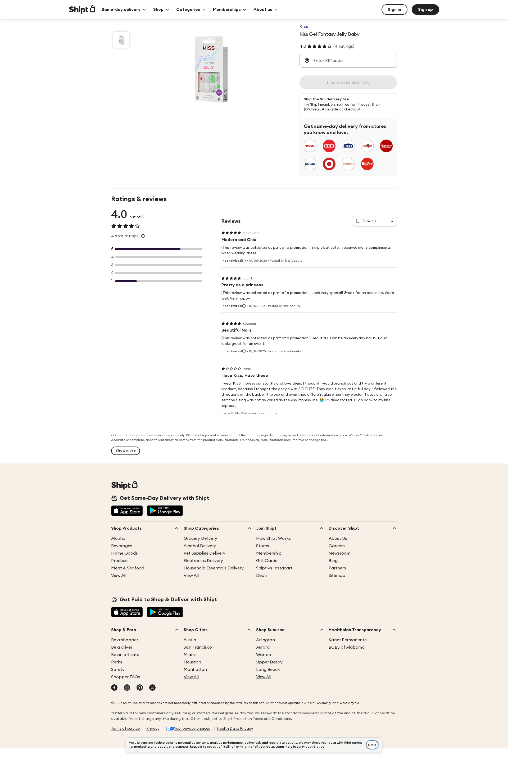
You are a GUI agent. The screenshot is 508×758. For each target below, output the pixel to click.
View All (118, 575)
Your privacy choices (192, 728)
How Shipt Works (273, 538)
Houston (192, 662)
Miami (190, 655)
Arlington (265, 640)
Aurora (263, 647)
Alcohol (118, 538)
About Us (338, 538)
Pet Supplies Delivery (204, 553)
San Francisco (198, 647)
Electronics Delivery (203, 561)
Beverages (121, 546)
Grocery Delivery (200, 538)
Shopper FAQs (125, 677)
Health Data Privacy (235, 728)
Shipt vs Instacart (274, 568)
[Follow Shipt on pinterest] (140, 688)
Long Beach (268, 669)
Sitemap (337, 575)
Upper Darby (269, 662)
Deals (261, 575)
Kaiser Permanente (348, 640)
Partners (337, 568)
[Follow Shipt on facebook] (114, 688)
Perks (116, 662)
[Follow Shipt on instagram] (127, 688)
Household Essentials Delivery (214, 568)
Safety (118, 669)
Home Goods (124, 553)
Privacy (153, 728)
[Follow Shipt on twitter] (152, 688)
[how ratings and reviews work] (143, 236)
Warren (263, 655)
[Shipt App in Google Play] (165, 511)
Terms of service (125, 728)
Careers (337, 546)
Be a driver (121, 647)
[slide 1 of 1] (121, 40)
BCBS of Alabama (347, 647)
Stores (262, 546)
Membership (269, 553)
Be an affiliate (125, 655)
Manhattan (195, 669)
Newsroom (339, 553)
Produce (119, 561)
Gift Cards (266, 561)
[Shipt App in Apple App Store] (127, 511)
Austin (190, 640)
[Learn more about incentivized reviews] (244, 260)
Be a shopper (124, 640)
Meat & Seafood (127, 568)
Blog (333, 561)
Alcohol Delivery (200, 546)
